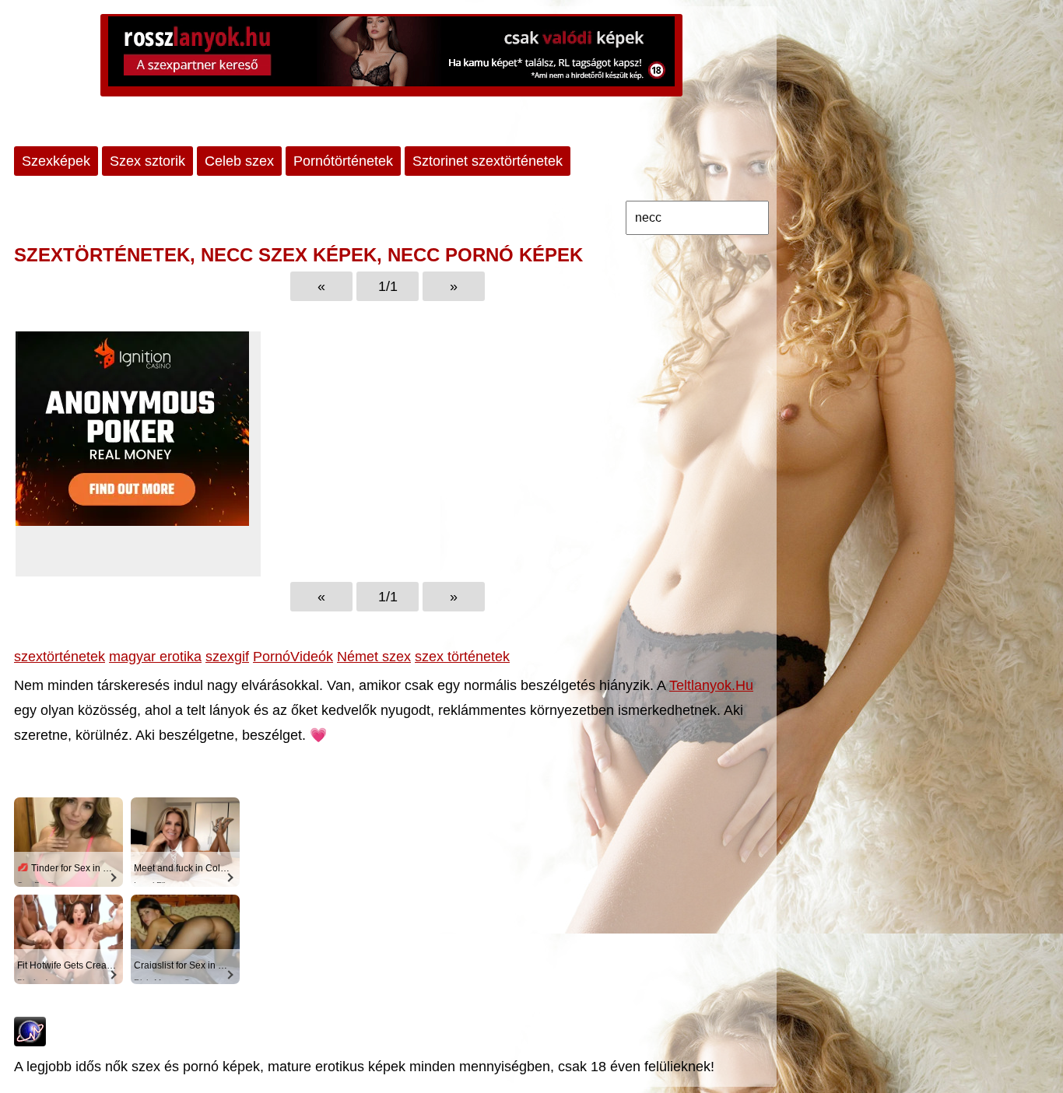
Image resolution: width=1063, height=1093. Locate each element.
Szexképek (56, 161)
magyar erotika (155, 656)
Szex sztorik (147, 161)
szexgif (227, 656)
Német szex (374, 656)
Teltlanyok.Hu (711, 685)
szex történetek (462, 656)
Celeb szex (239, 161)
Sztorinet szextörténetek (487, 161)
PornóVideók (293, 656)
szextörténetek (59, 656)
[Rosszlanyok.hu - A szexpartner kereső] (391, 55)
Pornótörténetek (343, 161)
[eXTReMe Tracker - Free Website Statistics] (30, 1041)
